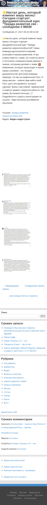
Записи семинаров (12, 385)
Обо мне (23, 492)
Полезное (11, 495)
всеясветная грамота (14, 378)
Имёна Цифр (9, 337)
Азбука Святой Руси (13, 467)
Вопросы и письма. (12, 374)
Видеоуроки (34, 492)
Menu (42, 10)
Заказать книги (25, 495)
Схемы (7, 396)
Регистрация (30, 498)
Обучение (38, 495)
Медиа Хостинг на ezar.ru (15, 477)
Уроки (6, 399)
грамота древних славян (15, 381)
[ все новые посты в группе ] (23, 296)
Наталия (5, 433)
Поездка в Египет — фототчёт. (18, 344)
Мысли (7, 388)
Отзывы (14, 433)
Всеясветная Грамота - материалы (19, 470)
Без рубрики (9, 363)
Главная (13, 492)
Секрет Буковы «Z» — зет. (16, 341)
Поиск (4, 312)
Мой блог (18, 498)
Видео (7, 370)
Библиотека (9, 367)
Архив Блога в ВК (9, 412)
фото (6, 403)
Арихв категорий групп (14, 460)
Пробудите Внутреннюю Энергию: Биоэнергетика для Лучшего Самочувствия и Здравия (24, 331)
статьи (7, 392)
